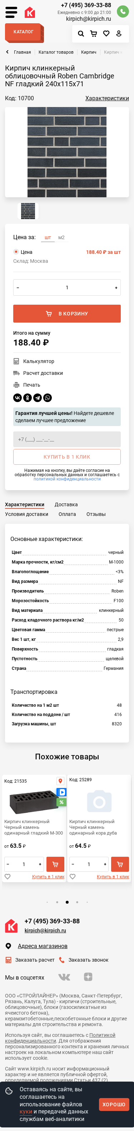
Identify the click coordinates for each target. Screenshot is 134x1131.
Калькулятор (38, 361)
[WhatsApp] (47, 397)
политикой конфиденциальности (67, 479)
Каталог (24, 31)
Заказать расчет (35, 960)
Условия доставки (26, 514)
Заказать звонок (89, 960)
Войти (119, 35)
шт (48, 237)
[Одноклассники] (27, 397)
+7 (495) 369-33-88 (86, 5)
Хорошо (114, 1104)
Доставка (66, 504)
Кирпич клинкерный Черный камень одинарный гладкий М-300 (33, 827)
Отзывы (96, 514)
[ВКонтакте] (17, 397)
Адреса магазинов (43, 946)
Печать (31, 385)
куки (26, 1111)
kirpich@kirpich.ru (88, 18)
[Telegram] (37, 397)
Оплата (67, 514)
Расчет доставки (43, 373)
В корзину (73, 313)
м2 (61, 237)
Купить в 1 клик (48, 876)
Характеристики (107, 98)
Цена (71, 252)
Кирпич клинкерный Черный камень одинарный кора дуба (93, 827)
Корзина (95, 34)
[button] (47, 902)
